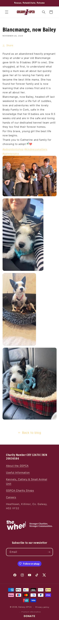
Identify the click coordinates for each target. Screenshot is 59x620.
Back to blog (31, 432)
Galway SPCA (24, 607)
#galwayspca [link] (11, 153)
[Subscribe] (49, 552)
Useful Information (18, 472)
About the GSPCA (17, 465)
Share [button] (9, 45)
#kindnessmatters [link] (35, 149)
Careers (11, 497)
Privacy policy (42, 607)
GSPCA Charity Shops (20, 490)
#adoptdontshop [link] (13, 149)
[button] (6, 12)
